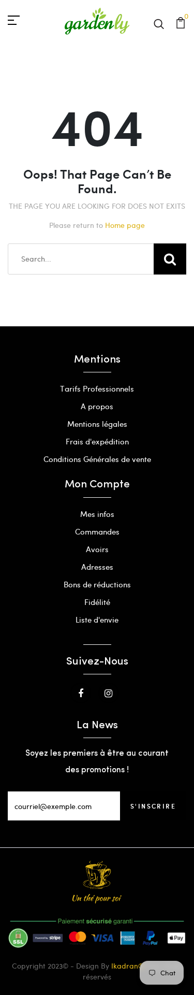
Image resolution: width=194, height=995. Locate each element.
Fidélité (97, 602)
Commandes (97, 531)
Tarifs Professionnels (97, 388)
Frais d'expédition (97, 441)
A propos (97, 406)
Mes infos (97, 514)
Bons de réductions (97, 584)
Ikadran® (127, 966)
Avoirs (97, 549)
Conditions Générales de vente (97, 459)
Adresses (97, 566)
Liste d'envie (97, 619)
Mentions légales (97, 424)
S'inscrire (153, 806)
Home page (125, 225)
